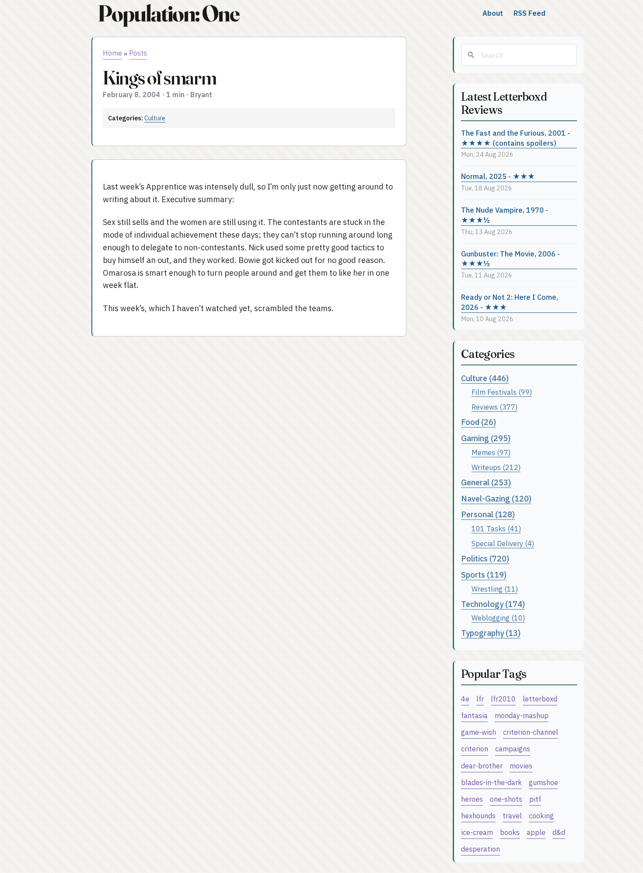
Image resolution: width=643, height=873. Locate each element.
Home (112, 53)
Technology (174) (493, 604)
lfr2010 (503, 698)
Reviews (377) (494, 406)
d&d (558, 832)
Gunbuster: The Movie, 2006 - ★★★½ (510, 258)
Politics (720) (485, 559)
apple (536, 832)
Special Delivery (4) (503, 543)
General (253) (486, 482)
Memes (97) (491, 452)
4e (465, 698)
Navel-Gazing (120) (496, 499)
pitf (535, 798)
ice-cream (477, 832)
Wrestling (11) (495, 588)
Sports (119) (484, 575)
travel (512, 815)
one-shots (506, 798)
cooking (541, 815)
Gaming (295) (485, 438)
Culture (154, 118)
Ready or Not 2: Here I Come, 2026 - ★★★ (509, 302)
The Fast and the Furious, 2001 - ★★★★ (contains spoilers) (515, 137)
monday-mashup (522, 715)
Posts (138, 53)
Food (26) (478, 422)
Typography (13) (491, 633)
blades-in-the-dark (491, 782)
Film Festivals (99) (502, 391)
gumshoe (543, 782)
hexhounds (478, 815)
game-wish (478, 731)
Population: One (168, 13)
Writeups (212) (496, 467)
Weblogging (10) (498, 617)
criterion (474, 748)
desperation (480, 848)
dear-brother (482, 765)
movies (521, 765)
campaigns (512, 748)
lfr (480, 698)
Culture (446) (485, 378)
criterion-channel (530, 731)
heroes (472, 798)
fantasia (474, 715)
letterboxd (540, 698)
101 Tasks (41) (496, 528)
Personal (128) (488, 514)
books (510, 832)
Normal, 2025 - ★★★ (498, 176)
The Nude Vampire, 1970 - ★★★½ (504, 214)
